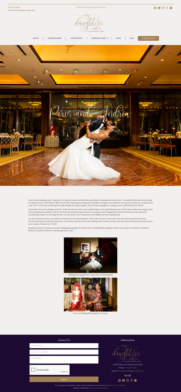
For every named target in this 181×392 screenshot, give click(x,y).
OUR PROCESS (76, 38)
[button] (99, 38)
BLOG (118, 38)
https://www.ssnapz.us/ (122, 228)
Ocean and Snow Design (98, 388)
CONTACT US (148, 38)
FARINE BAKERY (54, 38)
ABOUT (36, 38)
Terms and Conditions (117, 385)
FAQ (131, 38)
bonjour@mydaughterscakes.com (130, 371)
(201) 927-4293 (130, 368)
